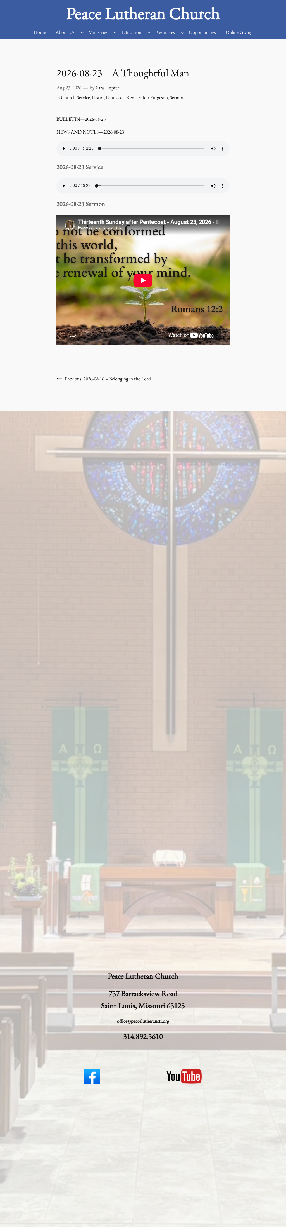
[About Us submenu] (82, 32)
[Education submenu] (149, 32)
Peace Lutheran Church (143, 13)
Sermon (177, 97)
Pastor (98, 97)
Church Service (75, 97)
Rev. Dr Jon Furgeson (147, 97)
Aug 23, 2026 (68, 87)
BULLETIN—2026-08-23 (81, 119)
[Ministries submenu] (115, 32)
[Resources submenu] (182, 32)
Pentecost (115, 97)
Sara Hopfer (107, 87)
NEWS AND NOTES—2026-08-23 (90, 131)
